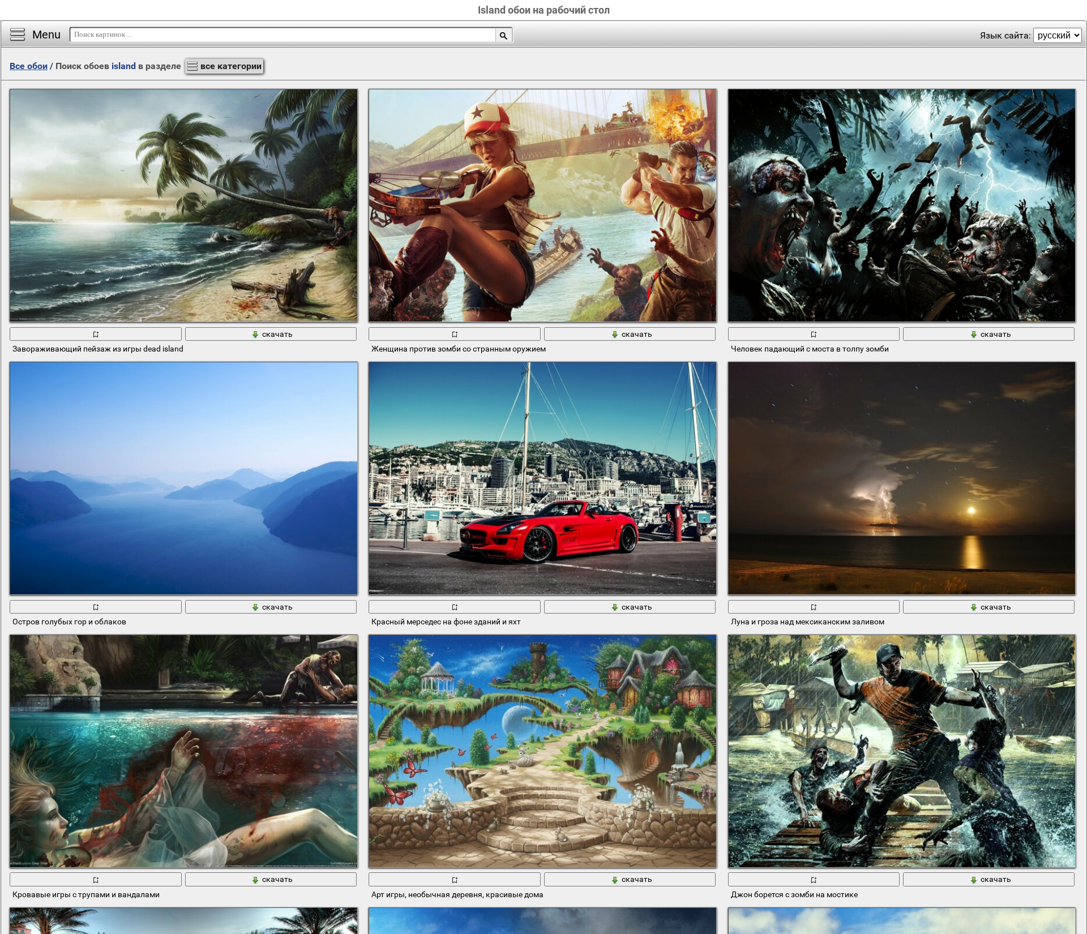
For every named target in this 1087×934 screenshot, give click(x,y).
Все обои (29, 66)
